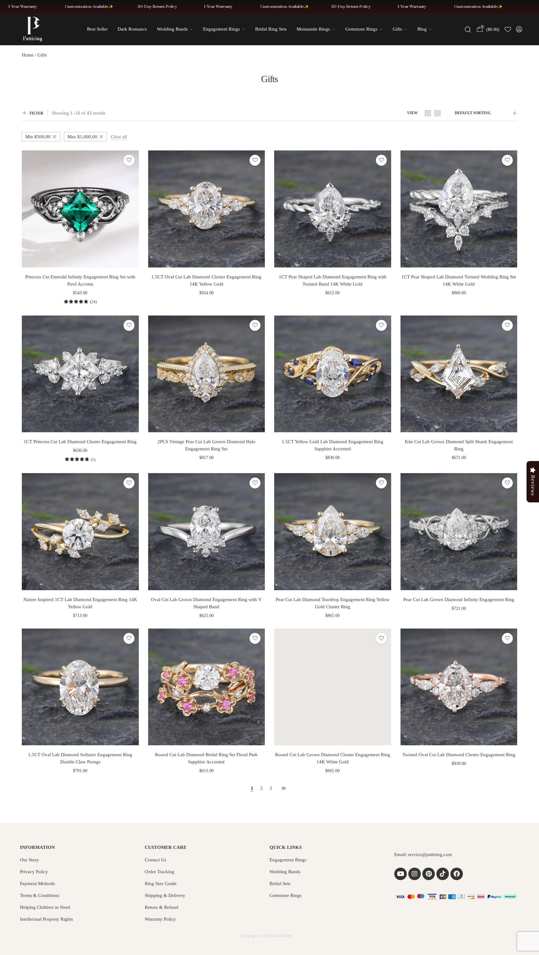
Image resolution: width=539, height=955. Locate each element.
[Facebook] (456, 874)
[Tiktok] (442, 874)
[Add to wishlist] (129, 160)
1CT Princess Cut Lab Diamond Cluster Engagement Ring (80, 441)
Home (28, 54)
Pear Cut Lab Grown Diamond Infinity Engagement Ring (458, 599)
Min (38, 136)
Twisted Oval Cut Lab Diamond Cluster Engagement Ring (458, 754)
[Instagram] (414, 874)
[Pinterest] (428, 874)
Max (82, 136)
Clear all (119, 136)
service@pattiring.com (430, 854)
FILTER (36, 113)
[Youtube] (400, 874)
